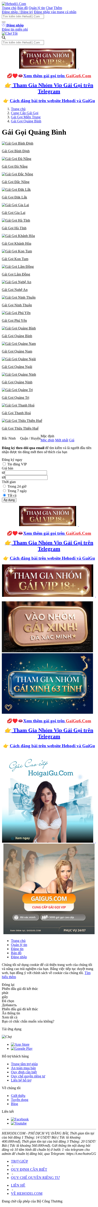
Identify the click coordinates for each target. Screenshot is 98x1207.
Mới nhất (61, 440)
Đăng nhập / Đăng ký (17, 12)
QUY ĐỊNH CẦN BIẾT (29, 1169)
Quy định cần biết (24, 1072)
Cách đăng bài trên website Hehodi (42, 100)
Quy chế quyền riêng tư (28, 1076)
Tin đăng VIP (17, 464)
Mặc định (47, 440)
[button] (49, 147)
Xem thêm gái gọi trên (57, 75)
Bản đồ (22, 8)
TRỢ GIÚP (19, 1161)
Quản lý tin (37, 8)
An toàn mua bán (23, 1068)
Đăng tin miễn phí (15, 29)
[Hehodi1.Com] (14, 4)
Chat (49, 8)
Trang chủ (9, 8)
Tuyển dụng (19, 1100)
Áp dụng (9, 500)
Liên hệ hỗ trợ (21, 1080)
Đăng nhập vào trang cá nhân (55, 12)
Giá (71, 440)
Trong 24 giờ (17, 486)
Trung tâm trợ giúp (24, 1064)
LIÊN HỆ (18, 1185)
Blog (14, 1104)
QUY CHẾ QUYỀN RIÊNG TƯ (35, 1178)
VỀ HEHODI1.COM (26, 1193)
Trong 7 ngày (17, 491)
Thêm (58, 8)
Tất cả (12, 495)
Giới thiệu (18, 1096)
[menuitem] (49, 147)
